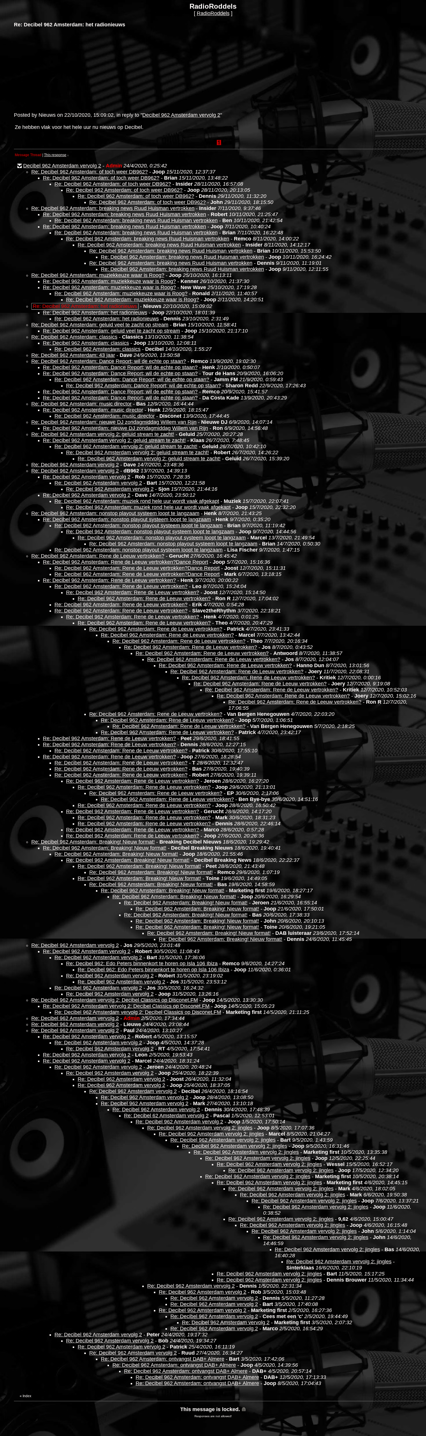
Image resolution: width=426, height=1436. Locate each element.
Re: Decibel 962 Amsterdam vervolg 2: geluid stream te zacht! (102, 434)
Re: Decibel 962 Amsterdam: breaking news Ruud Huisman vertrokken (112, 208)
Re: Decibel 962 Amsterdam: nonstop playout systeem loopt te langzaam (115, 513)
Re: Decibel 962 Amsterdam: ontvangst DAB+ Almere (162, 1359)
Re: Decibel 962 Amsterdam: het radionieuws (95, 312)
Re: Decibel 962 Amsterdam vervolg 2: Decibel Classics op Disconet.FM (114, 1000)
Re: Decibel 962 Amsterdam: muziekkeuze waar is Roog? (97, 275)
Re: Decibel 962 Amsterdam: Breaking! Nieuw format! (93, 842)
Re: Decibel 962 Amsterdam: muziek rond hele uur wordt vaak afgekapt (136, 501)
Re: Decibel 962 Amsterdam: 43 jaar (73, 355)
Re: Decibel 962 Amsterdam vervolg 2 (75, 465)
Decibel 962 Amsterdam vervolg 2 (181, 115)
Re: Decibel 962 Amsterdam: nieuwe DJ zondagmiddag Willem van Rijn (113, 422)
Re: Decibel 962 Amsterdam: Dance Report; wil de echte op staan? (108, 361)
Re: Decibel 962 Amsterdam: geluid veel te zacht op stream (99, 325)
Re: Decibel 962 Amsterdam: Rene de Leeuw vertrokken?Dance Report (125, 562)
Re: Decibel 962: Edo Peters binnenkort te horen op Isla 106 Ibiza (142, 963)
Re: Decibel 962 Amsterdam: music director (81, 404)
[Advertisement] (57, 69)
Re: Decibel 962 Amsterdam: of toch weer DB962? (89, 172)
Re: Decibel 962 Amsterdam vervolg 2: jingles (199, 1128)
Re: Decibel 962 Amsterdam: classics (74, 337)
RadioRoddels (213, 13)
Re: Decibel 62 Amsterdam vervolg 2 (166, 1115)
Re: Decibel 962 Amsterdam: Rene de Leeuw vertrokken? (97, 556)
